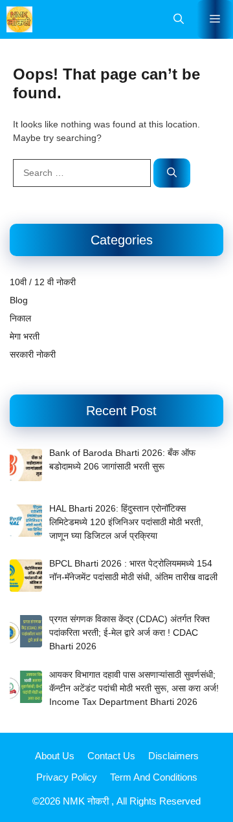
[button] (179, 19)
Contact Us (111, 755)
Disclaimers (173, 755)
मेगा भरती (24, 336)
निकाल (20, 318)
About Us (54, 755)
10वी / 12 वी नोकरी (43, 282)
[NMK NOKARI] (19, 19)
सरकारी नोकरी (33, 354)
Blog (19, 300)
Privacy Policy (66, 777)
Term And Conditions (153, 777)
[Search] (171, 173)
